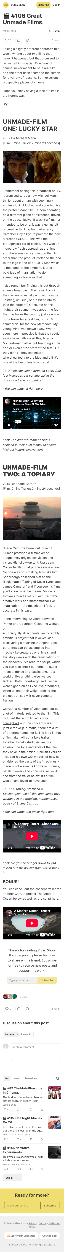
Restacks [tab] (26, 1034)
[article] (32, 1099)
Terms (42, 1223)
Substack (14, 1244)
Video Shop (24, 1134)
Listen (56, 31)
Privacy (33, 1223)
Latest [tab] (16, 1078)
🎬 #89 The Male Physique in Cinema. (22, 1090)
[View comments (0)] (18, 40)
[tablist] (18, 1034)
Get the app (49, 1235)
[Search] (57, 1078)
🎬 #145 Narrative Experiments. (16, 1150)
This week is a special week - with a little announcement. (23, 1158)
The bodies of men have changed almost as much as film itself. (23, 1098)
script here (50, 898)
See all (10, 1177)
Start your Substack (22, 1235)
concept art (11, 723)
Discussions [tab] (30, 1078)
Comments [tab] (11, 1034)
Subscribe (43, 5)
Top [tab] (7, 1078)
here (39, 667)
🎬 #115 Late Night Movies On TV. (22, 1120)
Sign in (56, 5)
